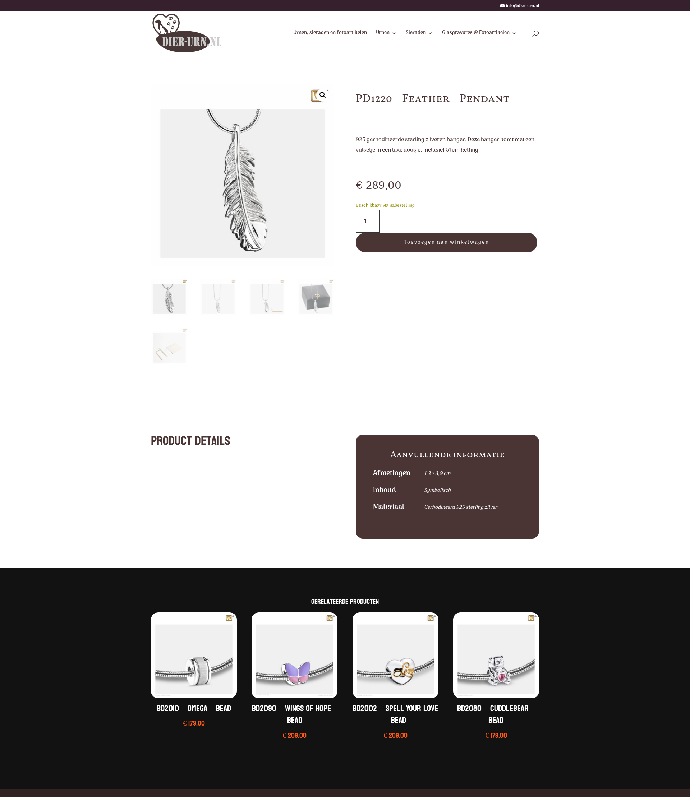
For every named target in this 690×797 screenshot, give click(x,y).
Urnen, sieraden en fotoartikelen (330, 34)
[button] (322, 95)
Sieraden (416, 34)
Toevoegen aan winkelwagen (446, 242)
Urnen (383, 34)
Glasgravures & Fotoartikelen (476, 34)
